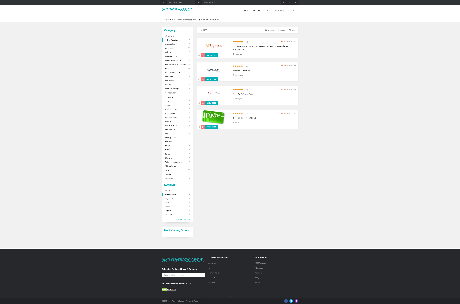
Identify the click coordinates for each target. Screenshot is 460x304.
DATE (293, 30)
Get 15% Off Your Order (243, 94)
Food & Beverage (177, 89)
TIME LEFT (271, 30)
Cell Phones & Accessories (177, 64)
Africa (177, 202)
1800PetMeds (260, 263)
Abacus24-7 (239, 75)
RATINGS (282, 30)
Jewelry (177, 121)
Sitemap (211, 282)
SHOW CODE (211, 79)
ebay (257, 278)
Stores (268, 11)
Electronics (177, 80)
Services (177, 142)
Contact (211, 278)
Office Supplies (177, 40)
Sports (177, 154)
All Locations (170, 190)
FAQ (210, 268)
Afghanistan (177, 198)
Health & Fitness (177, 109)
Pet (177, 133)
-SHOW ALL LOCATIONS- (182, 219)
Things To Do (177, 166)
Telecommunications (177, 162)
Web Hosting (177, 178)
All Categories (170, 36)
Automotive (177, 48)
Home (246, 11)
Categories (280, 11)
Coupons (256, 11)
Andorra (177, 215)
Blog (292, 11)
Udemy (258, 282)
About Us (212, 263)
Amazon (258, 273)
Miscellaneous (177, 125)
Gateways (177, 97)
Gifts (177, 101)
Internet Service (177, 117)
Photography (177, 137)
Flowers (177, 85)
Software (177, 150)
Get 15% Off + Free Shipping (245, 118)
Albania (177, 206)
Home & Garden (177, 113)
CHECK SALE (211, 55)
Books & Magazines (177, 60)
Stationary (177, 158)
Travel (177, 170)
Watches (177, 174)
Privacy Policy (214, 273)
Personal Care (177, 129)
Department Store (177, 72)
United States (177, 194)
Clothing (177, 68)
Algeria (177, 211)
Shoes (177, 146)
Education (177, 76)
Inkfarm (238, 123)
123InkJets (238, 99)
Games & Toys (177, 93)
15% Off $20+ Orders (242, 70)
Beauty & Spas (177, 56)
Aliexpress (238, 54)
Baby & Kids (177, 52)
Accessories (177, 44)
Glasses (177, 105)
